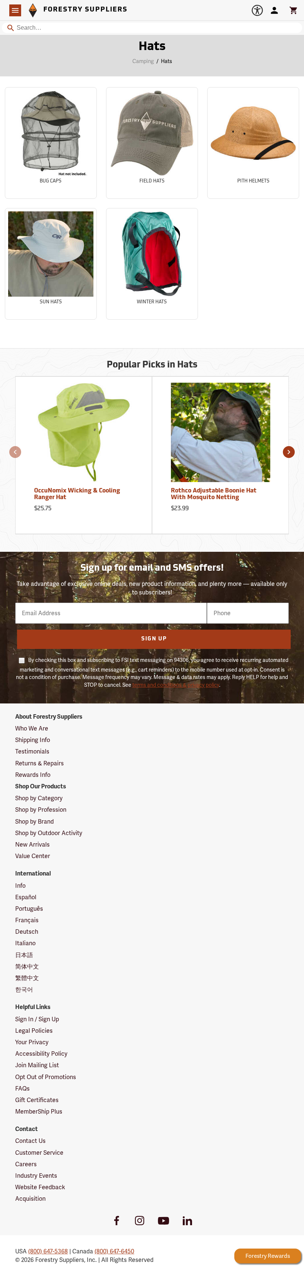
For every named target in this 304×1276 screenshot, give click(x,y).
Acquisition (30, 1199)
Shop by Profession (40, 810)
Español (25, 897)
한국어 (24, 989)
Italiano (25, 943)
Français (27, 920)
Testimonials (32, 751)
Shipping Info (32, 740)
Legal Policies (34, 1031)
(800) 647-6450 (114, 1251)
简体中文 (27, 966)
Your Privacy (32, 1042)
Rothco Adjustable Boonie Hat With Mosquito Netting (214, 494)
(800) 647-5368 (48, 1251)
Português (29, 909)
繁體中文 (27, 978)
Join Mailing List (37, 1065)
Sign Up (154, 639)
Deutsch (26, 932)
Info (20, 886)
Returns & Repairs (39, 763)
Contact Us (30, 1141)
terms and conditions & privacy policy (175, 685)
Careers (26, 1164)
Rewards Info (32, 775)
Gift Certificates (37, 1100)
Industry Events (36, 1176)
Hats (152, 47)
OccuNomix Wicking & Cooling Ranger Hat (77, 494)
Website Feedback (40, 1187)
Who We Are (31, 728)
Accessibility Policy (41, 1054)
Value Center (32, 856)
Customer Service (39, 1153)
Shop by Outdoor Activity (48, 833)
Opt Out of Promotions (45, 1077)
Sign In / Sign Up (37, 1019)
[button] (15, 452)
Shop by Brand (34, 821)
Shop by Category (39, 798)
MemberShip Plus (38, 1111)
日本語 (24, 955)
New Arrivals (32, 844)
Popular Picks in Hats (152, 365)
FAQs (22, 1088)
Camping (143, 61)
